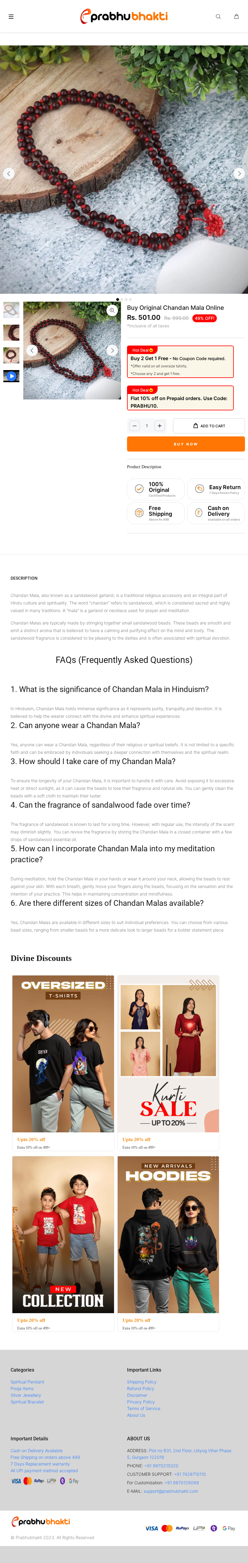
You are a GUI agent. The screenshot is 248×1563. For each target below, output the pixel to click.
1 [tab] (117, 299)
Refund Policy (140, 1388)
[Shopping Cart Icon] (236, 17)
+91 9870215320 (161, 1465)
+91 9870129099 (182, 1482)
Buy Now (186, 444)
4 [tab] (130, 299)
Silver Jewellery (26, 1395)
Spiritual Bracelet (27, 1401)
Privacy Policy (141, 1401)
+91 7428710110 (190, 1474)
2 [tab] (121, 299)
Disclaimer (137, 1395)
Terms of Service (143, 1408)
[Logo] (124, 15)
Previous (9, 173)
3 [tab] (126, 299)
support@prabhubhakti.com (171, 1491)
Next (239, 173)
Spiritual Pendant (27, 1381)
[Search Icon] (219, 17)
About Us (136, 1415)
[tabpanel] (124, 169)
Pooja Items (22, 1388)
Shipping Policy (142, 1381)
